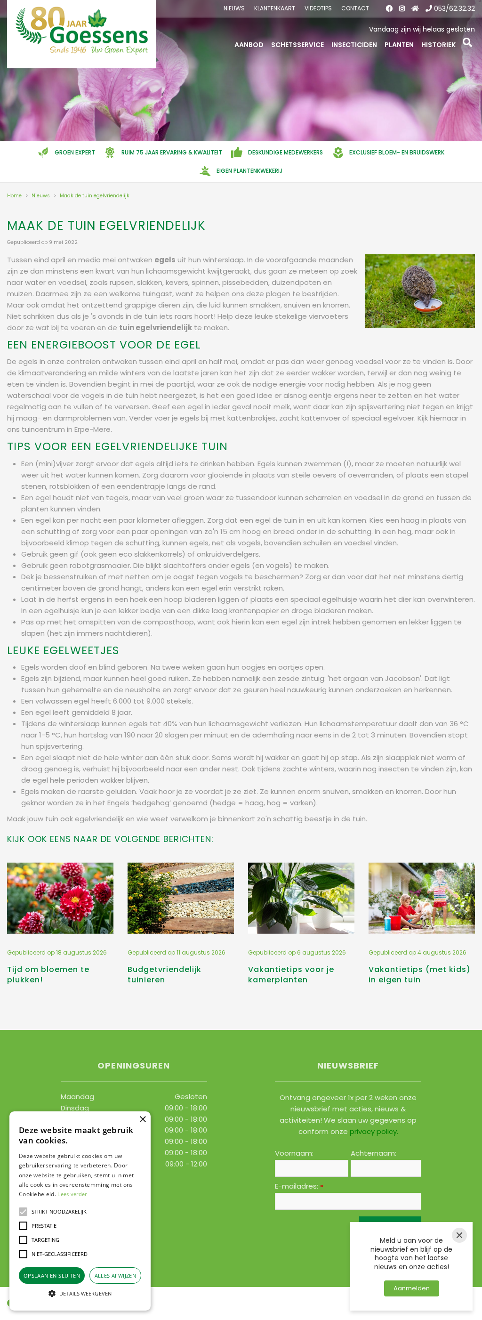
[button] (23, 1211)
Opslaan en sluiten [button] (52, 1275)
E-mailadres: (299, 1186)
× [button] (142, 1119)
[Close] (459, 1235)
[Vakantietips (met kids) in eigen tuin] (422, 898)
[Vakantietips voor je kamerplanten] (301, 898)
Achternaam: (373, 1153)
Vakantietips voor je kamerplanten (291, 974)
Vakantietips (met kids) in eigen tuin (420, 974)
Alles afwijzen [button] (116, 1275)
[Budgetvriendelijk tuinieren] (181, 898)
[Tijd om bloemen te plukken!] (60, 898)
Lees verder (72, 1194)
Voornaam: (294, 1153)
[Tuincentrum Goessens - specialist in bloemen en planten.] (81, 34)
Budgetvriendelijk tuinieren (164, 974)
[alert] (80, 1211)
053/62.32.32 (454, 8)
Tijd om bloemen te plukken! (48, 974)
